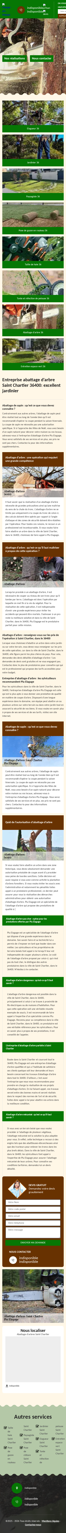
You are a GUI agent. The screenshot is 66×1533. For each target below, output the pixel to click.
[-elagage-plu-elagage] (6, 10)
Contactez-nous (33, 1525)
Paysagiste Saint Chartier (27, 1439)
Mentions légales (50, 1521)
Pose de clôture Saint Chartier (27, 1455)
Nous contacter (41, 58)
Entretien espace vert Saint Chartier (59, 1446)
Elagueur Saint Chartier (43, 1443)
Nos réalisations (14, 58)
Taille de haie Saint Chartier (11, 1435)
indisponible (35, 8)
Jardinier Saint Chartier (43, 1430)
